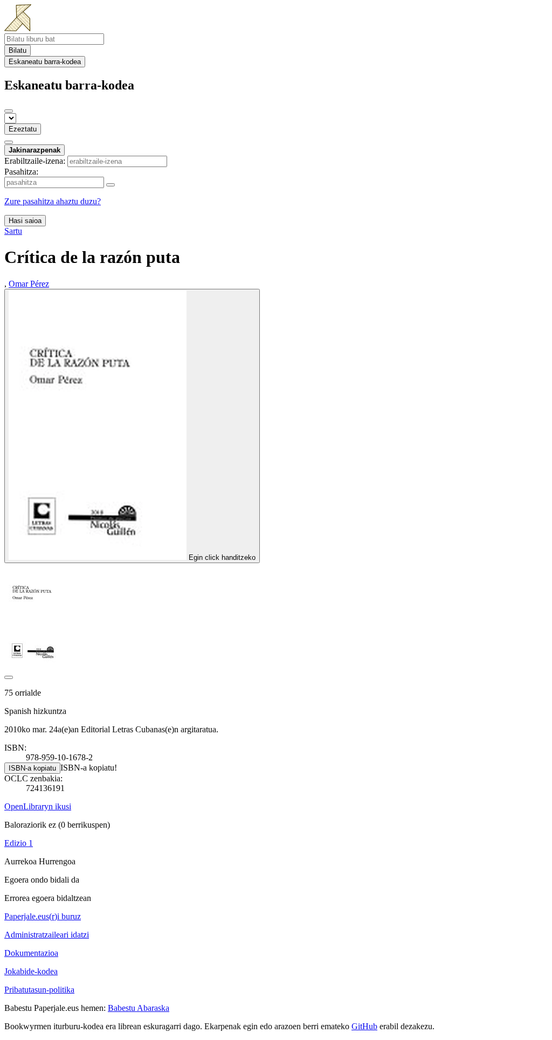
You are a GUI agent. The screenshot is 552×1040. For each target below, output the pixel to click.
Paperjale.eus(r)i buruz (42, 916)
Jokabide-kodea (31, 971)
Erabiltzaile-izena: (34, 160)
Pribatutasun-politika (39, 989)
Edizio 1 (18, 843)
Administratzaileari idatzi (46, 934)
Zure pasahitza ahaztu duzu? (52, 201)
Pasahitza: (21, 171)
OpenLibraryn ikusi (37, 806)
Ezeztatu (23, 129)
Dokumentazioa (31, 953)
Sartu (13, 230)
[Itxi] (8, 111)
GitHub (364, 1026)
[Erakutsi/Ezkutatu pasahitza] (110, 184)
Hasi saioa (25, 221)
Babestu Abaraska (138, 1008)
